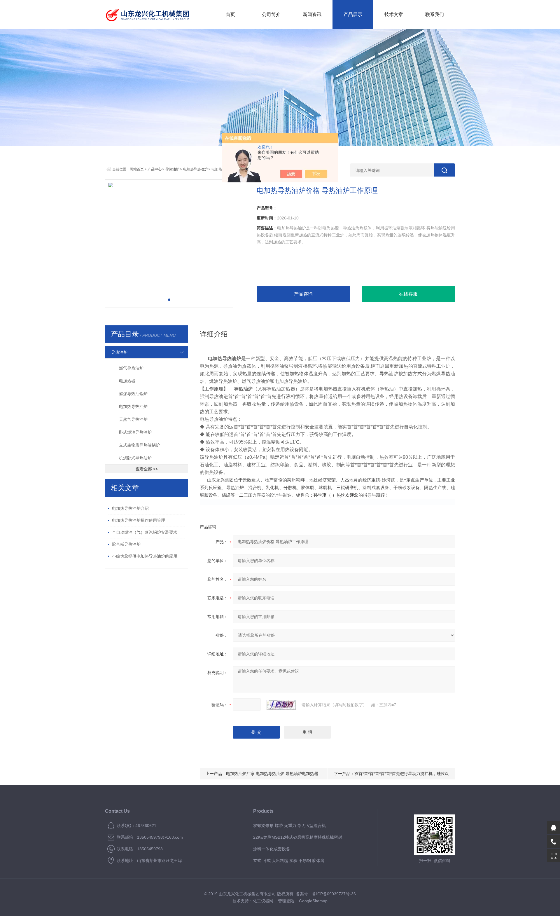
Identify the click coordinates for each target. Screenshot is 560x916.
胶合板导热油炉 (126, 544)
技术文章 (393, 14)
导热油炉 (172, 169)
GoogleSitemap (313, 900)
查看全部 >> (147, 469)
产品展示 (353, 14)
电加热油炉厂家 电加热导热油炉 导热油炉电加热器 (272, 773)
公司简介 (271, 14)
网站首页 (137, 169)
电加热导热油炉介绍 (130, 508)
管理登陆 (286, 900)
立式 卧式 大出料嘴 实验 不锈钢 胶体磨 (288, 860)
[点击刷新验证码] (281, 705)
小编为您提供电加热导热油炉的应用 (144, 556)
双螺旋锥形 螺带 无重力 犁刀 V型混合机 (289, 825)
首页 (230, 14)
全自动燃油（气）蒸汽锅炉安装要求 (144, 532)
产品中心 (155, 169)
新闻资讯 (312, 14)
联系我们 (434, 14)
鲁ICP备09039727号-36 (334, 893)
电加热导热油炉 (195, 169)
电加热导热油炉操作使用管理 (138, 520)
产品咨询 (303, 294)
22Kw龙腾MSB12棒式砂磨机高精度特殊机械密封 (297, 837)
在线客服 (408, 294)
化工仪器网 (263, 900)
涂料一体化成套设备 (271, 849)
